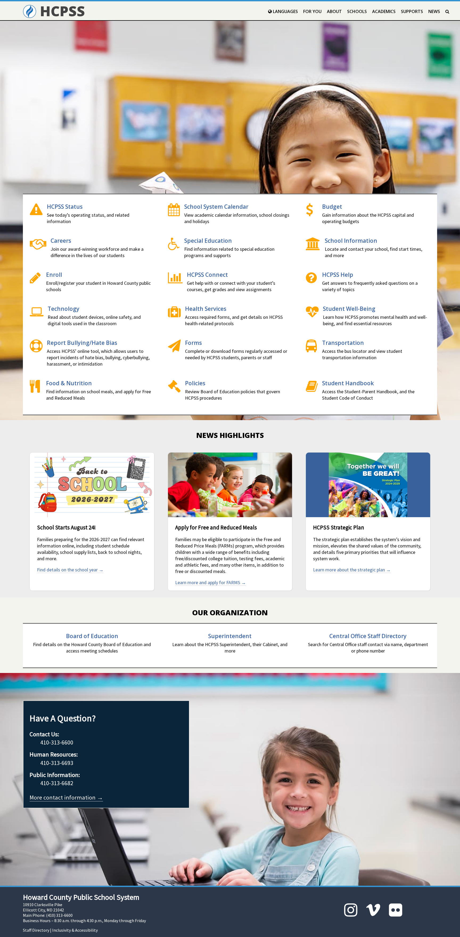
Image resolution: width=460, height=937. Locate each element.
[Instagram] (351, 910)
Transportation (343, 342)
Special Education (208, 240)
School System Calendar (216, 206)
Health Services (205, 308)
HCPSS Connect (207, 274)
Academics (384, 11)
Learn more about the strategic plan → (352, 570)
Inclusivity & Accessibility (75, 930)
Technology (63, 308)
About (334, 11)
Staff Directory (36, 930)
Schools (357, 11)
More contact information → (66, 797)
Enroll (54, 274)
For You (312, 11)
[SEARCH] (447, 11)
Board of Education (92, 636)
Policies (195, 383)
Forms (193, 342)
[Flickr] (395, 910)
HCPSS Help (337, 274)
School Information (351, 240)
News (434, 11)
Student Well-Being (349, 308)
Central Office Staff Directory (367, 636)
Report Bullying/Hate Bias (82, 342)
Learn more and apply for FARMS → (210, 582)
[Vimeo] (373, 910)
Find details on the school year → (70, 570)
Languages (285, 11)
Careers (61, 240)
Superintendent (230, 636)
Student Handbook (348, 383)
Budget (332, 206)
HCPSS (60, 10)
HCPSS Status (65, 206)
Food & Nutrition (69, 383)
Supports (412, 11)
